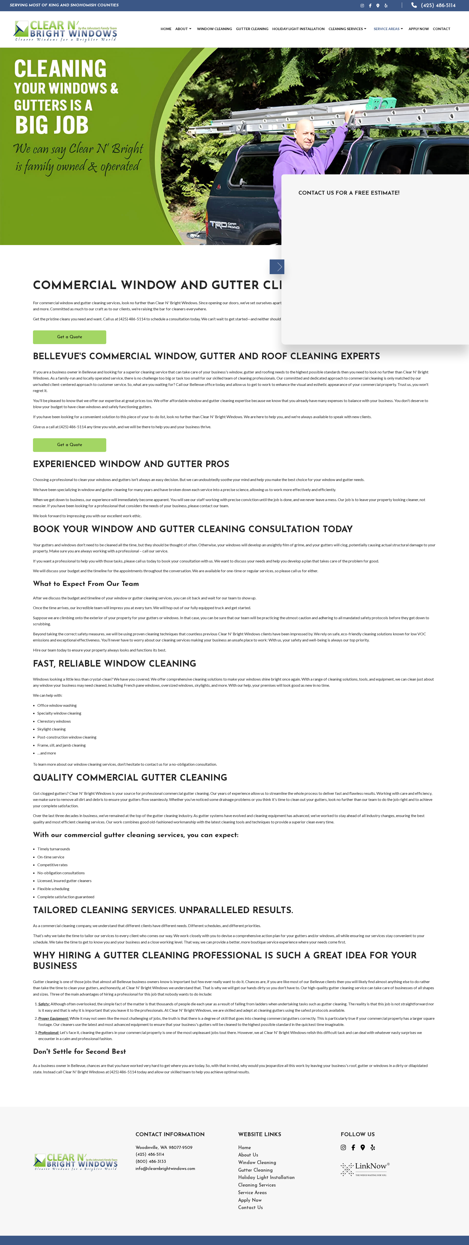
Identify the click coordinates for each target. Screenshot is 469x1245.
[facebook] (356, 1148)
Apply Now (419, 29)
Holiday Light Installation (298, 29)
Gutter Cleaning (252, 29)
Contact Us (250, 1208)
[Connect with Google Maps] (380, 5)
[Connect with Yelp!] (388, 5)
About (181, 29)
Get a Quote (69, 337)
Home (166, 29)
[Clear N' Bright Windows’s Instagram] (364, 5)
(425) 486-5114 (437, 6)
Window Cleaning (214, 29)
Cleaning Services (346, 29)
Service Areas (386, 29)
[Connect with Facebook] (372, 5)
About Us (248, 1155)
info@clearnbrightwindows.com (165, 1169)
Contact (441, 29)
